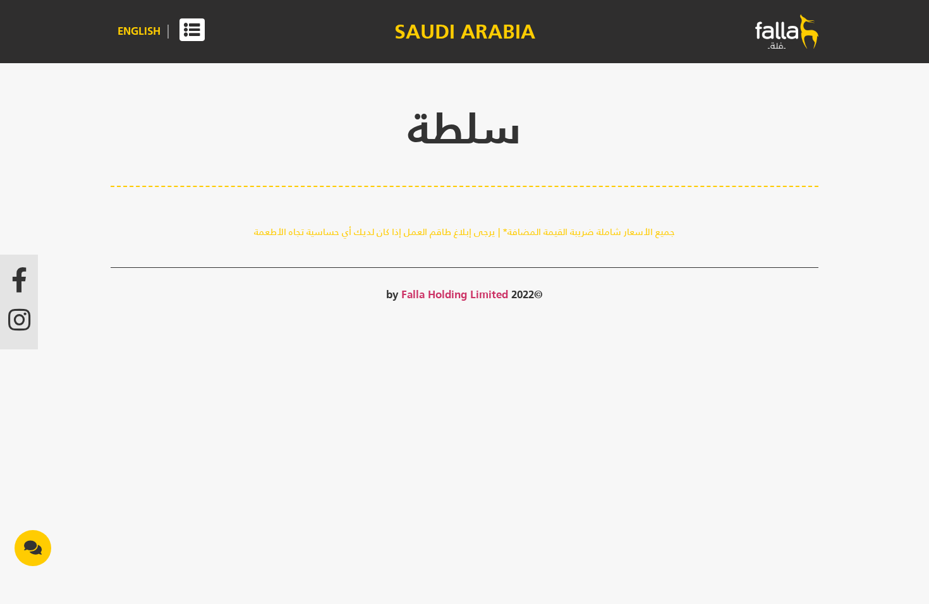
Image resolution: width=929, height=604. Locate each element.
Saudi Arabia (464, 31)
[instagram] (19, 319)
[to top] (31, 580)
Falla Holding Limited (454, 294)
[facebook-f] (19, 280)
